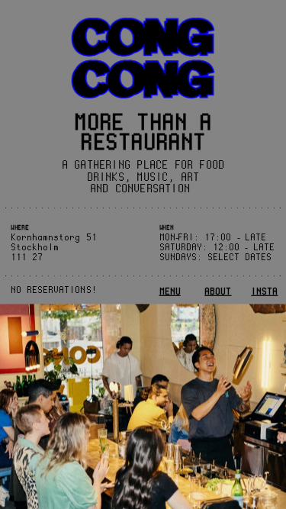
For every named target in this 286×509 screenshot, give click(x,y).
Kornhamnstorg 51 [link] (54, 237)
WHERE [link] (19, 228)
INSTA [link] (264, 291)
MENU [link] (170, 291)
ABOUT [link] (217, 291)
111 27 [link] (27, 257)
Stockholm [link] (35, 247)
